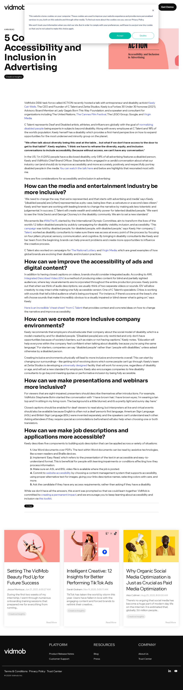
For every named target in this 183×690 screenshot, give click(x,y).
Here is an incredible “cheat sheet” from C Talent (53, 307)
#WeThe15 (50, 220)
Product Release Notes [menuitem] (61, 653)
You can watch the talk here (76, 168)
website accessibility (58, 472)
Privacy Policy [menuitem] (37, 671)
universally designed (75, 365)
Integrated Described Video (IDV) (44, 278)
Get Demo (167, 7)
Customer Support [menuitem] (59, 658)
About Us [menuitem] (143, 653)
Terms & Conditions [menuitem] (16, 671)
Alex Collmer (133, 595)
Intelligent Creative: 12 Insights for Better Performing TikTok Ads (90, 576)
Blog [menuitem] (96, 653)
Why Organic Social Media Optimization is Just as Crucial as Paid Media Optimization (149, 579)
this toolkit (45, 498)
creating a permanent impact (58, 494)
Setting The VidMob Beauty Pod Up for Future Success (27, 576)
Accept (120, 35)
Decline (143, 35)
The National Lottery (83, 250)
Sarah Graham (74, 589)
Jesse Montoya (15, 589)
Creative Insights (14, 76)
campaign (30, 228)
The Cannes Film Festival (91, 114)
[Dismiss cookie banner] (153, 11)
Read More (51, 622)
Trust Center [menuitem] (145, 658)
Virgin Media (109, 250)
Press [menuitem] (97, 658)
